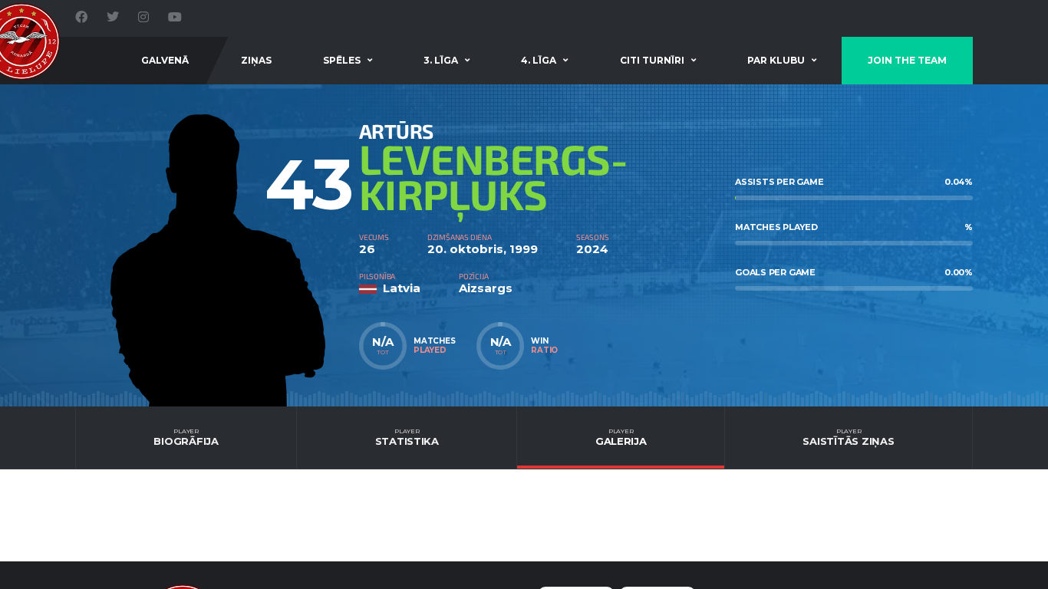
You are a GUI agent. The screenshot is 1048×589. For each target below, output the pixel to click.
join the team (907, 60)
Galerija (621, 437)
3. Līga (440, 60)
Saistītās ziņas (848, 437)
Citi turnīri (652, 60)
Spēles (342, 60)
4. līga (538, 60)
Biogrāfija (185, 437)
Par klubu (776, 60)
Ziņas (256, 60)
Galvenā (165, 60)
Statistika (407, 437)
